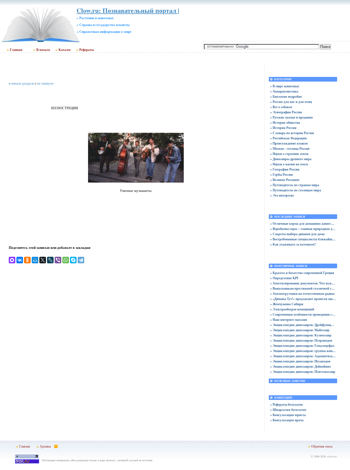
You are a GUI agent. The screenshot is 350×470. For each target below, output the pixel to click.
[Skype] (73, 260)
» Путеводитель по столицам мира (295, 190)
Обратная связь (321, 446)
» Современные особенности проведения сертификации (303, 314)
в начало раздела (21, 83)
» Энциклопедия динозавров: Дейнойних (300, 366)
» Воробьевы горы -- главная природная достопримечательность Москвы (303, 228)
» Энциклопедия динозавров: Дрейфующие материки (303, 324)
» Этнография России (286, 112)
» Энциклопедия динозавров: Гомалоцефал (302, 345)
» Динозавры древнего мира (290, 159)
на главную (45, 83)
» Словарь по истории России (292, 133)
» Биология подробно (286, 96)
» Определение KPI (284, 278)
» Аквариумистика (284, 91)
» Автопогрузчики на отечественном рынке (302, 293)
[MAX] (12, 260)
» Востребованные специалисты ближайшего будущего (303, 239)
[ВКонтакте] (19, 260)
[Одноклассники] (27, 260)
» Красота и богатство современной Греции (302, 272)
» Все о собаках (281, 107)
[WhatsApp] (65, 260)
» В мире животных (284, 86)
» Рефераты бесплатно (286, 404)
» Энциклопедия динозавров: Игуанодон (300, 361)
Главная (16, 50)
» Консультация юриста (288, 415)
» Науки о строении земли (289, 153)
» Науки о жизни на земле (289, 164)
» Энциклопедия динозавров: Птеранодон (301, 340)
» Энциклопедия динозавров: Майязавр (299, 330)
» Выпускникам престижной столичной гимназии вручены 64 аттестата (303, 288)
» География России (284, 169)
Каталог (65, 50)
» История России (283, 127)
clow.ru (332, 456)
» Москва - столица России (290, 148)
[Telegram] (81, 260)
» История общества (285, 122)
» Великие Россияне (284, 179)
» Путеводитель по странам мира (294, 185)
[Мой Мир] (35, 260)
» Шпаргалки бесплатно (288, 409)
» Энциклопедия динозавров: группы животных (303, 350)
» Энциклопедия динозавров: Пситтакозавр (302, 371)
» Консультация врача (287, 420)
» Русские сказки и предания (291, 117)
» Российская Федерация (288, 138)
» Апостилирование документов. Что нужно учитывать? (303, 283)
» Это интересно (282, 195)
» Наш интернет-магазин (288, 319)
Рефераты (86, 50)
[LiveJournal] (50, 260)
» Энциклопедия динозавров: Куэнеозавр (300, 335)
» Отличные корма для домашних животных (303, 223)
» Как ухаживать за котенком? (293, 244)
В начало (43, 50)
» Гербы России (281, 174)
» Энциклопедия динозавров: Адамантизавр (303, 356)
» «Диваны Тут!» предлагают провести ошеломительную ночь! (303, 298)
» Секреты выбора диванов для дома (297, 234)
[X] (42, 260)
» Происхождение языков (289, 143)
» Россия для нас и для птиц (291, 101)
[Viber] (58, 260)
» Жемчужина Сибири (286, 304)
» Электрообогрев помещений (292, 309)
